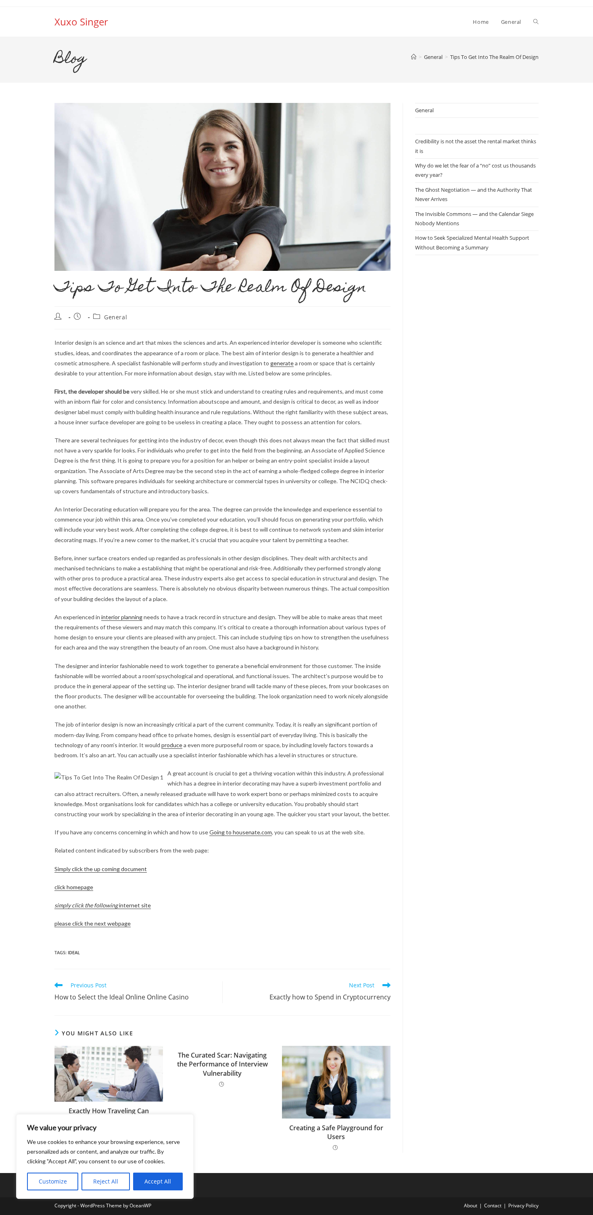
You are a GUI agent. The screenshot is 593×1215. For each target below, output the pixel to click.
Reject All (105, 1181)
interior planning (121, 617)
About (470, 1205)
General (115, 317)
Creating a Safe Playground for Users (336, 1132)
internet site (102, 905)
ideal (74, 952)
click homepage (73, 887)
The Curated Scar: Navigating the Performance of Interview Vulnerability (222, 1064)
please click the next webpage (92, 923)
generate (282, 363)
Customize (53, 1181)
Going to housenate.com (240, 832)
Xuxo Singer (81, 21)
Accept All (157, 1181)
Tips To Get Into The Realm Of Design (494, 57)
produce (171, 745)
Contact (492, 1205)
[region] (105, 1156)
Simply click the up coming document (100, 868)
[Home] (413, 57)
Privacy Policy (523, 1205)
